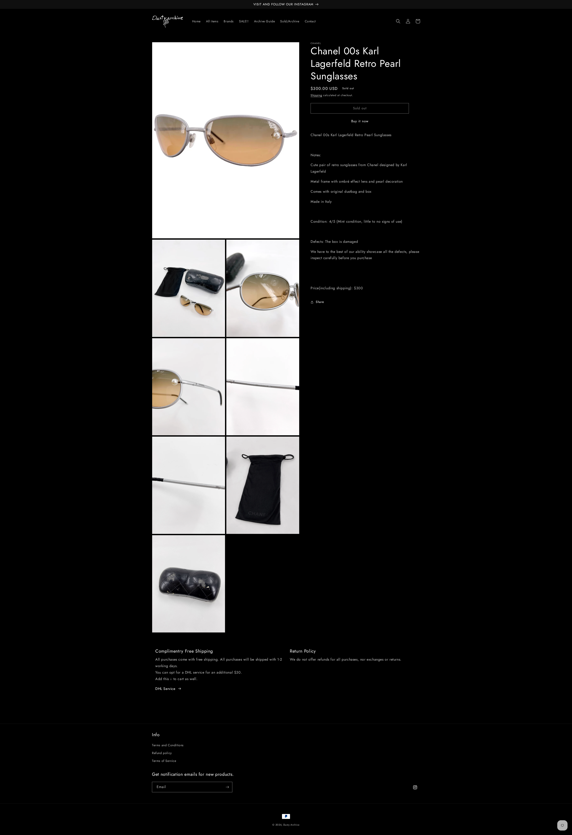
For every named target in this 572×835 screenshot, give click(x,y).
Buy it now (359, 121)
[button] (398, 21)
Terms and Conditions (168, 745)
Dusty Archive (291, 825)
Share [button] (320, 302)
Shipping (316, 95)
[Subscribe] (227, 787)
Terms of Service (164, 761)
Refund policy (162, 753)
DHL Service (165, 688)
